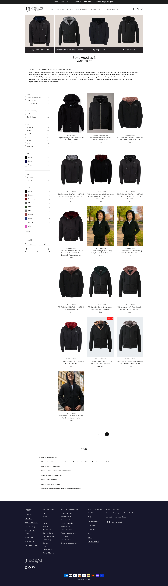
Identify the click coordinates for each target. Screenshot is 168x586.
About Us (91, 513)
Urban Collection (67, 530)
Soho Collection (66, 520)
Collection (86, 9)
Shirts (45, 523)
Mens (64, 9)
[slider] (26, 249)
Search (45, 543)
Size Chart (28, 518)
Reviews (90, 517)
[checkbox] (37, 97)
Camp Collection (48, 536)
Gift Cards (64, 536)
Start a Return (29, 537)
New (51, 9)
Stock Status (31, 111)
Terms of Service (48, 553)
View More (28, 231)
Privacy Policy (47, 549)
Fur (28, 174)
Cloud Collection (66, 513)
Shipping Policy (30, 527)
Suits (44, 513)
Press (90, 537)
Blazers (45, 516)
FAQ (44, 546)
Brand (28, 94)
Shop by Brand (111, 9)
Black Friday (47, 540)
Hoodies (45, 526)
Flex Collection (66, 516)
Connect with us (93, 541)
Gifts (100, 9)
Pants (45, 520)
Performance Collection (69, 533)
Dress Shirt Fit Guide (31, 522)
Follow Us (91, 529)
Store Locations (30, 541)
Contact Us (28, 514)
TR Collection (65, 526)
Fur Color (29, 188)
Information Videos (31, 545)
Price (29, 240)
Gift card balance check (69, 543)
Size (28, 124)
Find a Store (92, 525)
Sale (95, 9)
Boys (57, 9)
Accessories (74, 9)
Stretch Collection (67, 523)
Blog (89, 533)
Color (28, 154)
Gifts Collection (66, 540)
